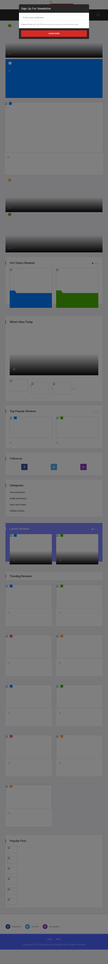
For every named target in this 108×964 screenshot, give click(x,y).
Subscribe (54, 33)
